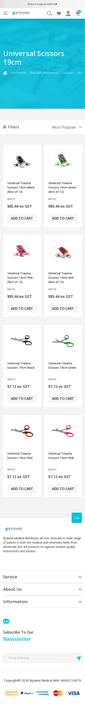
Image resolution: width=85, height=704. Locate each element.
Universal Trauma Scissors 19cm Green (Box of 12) (62, 187)
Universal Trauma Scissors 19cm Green (62, 365)
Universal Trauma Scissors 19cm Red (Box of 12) (60, 277)
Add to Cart (22, 218)
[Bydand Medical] (20, 13)
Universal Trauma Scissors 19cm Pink (61, 455)
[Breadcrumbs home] (5, 72)
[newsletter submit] (78, 658)
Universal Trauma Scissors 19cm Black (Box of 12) (20, 187)
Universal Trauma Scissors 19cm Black (20, 365)
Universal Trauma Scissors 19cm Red (19, 455)
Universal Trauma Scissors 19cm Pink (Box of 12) (20, 277)
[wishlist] (58, 13)
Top (76, 518)
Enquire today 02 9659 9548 (42, 4)
